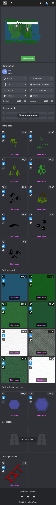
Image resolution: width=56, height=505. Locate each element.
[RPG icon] (14, 143)
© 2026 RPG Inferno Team (28, 502)
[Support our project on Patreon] (11, 3)
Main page (24, 491)
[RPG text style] (14, 474)
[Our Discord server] (28, 496)
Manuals (33, 491)
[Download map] (28, 31)
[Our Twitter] (34, 496)
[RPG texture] (14, 287)
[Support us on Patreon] (21, 496)
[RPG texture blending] (14, 405)
